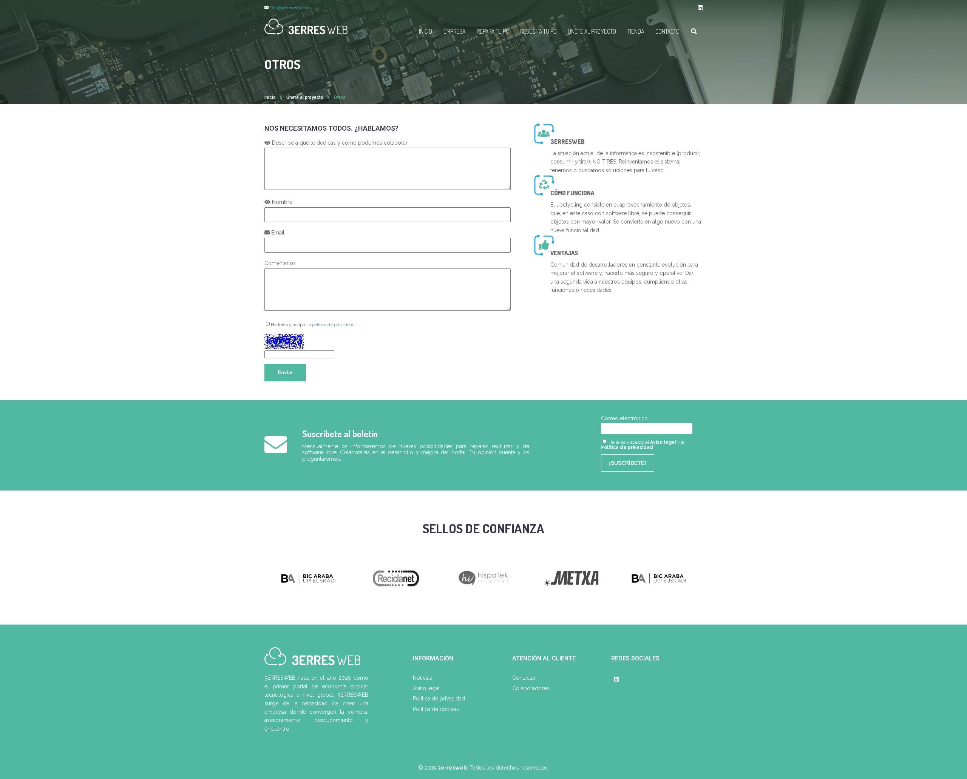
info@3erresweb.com (290, 7)
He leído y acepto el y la (642, 445)
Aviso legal (663, 442)
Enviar (285, 372)
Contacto (667, 31)
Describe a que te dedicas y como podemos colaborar (339, 143)
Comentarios (280, 263)
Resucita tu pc (538, 31)
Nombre (281, 202)
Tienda (635, 31)
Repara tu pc (493, 31)
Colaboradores (530, 688)
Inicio (425, 31)
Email (277, 233)
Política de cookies (436, 709)
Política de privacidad (627, 447)
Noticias (422, 678)
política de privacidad (333, 324)
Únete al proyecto (592, 31)
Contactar (524, 678)
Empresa (454, 31)
